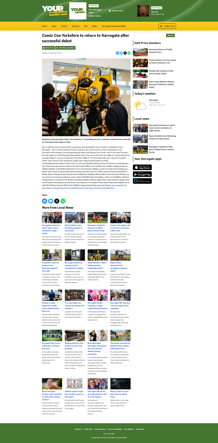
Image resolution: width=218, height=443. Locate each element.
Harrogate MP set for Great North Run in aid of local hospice (97, 394)
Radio (94, 26)
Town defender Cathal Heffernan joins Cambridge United (97, 265)
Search (170, 35)
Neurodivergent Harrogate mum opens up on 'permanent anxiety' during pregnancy (97, 348)
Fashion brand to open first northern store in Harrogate (74, 394)
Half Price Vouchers (147, 43)
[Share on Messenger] (121, 53)
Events (64, 26)
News (54, 26)
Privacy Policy (100, 429)
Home (44, 26)
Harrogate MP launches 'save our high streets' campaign (120, 306)
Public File (88, 429)
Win (85, 26)
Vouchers (76, 26)
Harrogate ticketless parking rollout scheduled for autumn (74, 265)
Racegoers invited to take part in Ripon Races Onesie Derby (96, 228)
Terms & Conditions (115, 429)
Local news (141, 119)
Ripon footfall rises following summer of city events (73, 228)
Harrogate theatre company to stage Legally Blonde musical (98, 306)
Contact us (78, 429)
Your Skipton (129, 429)
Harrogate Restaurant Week (114, 26)
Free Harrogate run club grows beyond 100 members (74, 306)
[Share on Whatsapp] (129, 53)
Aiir (125, 438)
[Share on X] (125, 53)
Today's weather (145, 94)
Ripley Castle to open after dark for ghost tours (119, 394)
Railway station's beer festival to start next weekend (74, 346)
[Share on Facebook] (117, 53)
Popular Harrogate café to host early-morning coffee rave (120, 228)
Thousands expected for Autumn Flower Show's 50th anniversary (120, 346)
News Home (50, 48)
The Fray (154, 12)
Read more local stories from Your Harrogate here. (95, 188)
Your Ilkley (140, 429)
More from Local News (66, 48)
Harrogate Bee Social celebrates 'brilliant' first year (51, 346)
